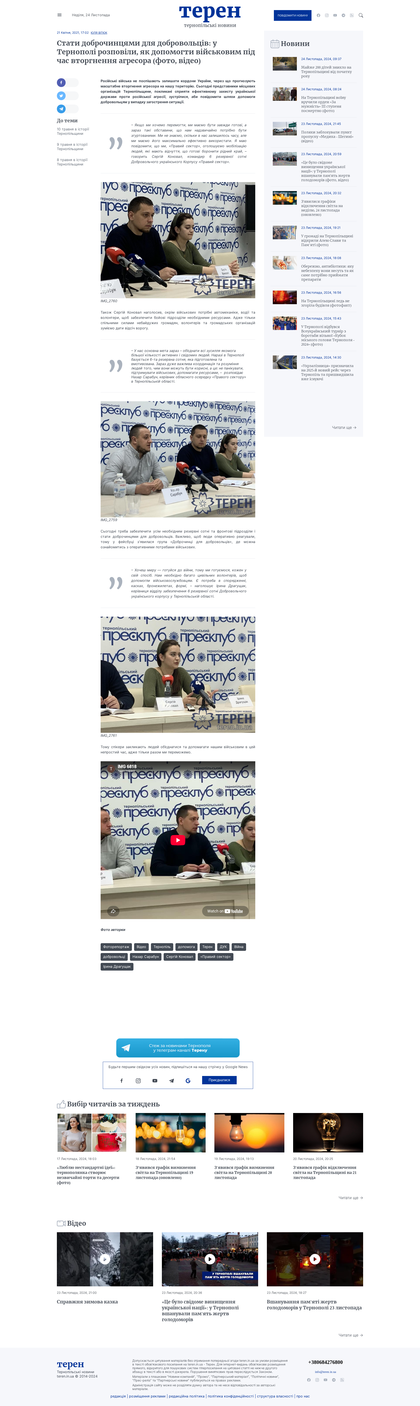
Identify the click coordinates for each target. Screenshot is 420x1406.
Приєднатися (219, 1080)
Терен (210, 10)
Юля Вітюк (99, 32)
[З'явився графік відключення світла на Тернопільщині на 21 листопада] (328, 1132)
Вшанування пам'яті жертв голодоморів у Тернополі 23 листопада (314, 1305)
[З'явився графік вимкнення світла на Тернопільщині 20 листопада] (249, 1132)
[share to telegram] (68, 109)
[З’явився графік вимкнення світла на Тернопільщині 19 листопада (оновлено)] (171, 1132)
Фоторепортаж (116, 946)
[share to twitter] (68, 95)
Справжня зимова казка (87, 1302)
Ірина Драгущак (117, 966)
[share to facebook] (68, 82)
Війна (238, 946)
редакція (118, 1396)
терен (70, 1364)
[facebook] (318, 15)
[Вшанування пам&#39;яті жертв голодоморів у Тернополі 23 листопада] (315, 1259)
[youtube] (335, 15)
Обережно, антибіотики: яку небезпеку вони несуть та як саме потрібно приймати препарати (327, 273)
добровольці (114, 956)
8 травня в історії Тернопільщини (72, 162)
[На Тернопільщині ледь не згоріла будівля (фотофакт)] (285, 299)
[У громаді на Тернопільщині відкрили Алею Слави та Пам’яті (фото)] (285, 236)
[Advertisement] (74, 235)
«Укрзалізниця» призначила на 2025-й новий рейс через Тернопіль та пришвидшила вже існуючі (327, 372)
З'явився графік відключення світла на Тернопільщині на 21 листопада (325, 1172)
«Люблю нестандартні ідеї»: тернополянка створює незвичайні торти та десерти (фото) (88, 1175)
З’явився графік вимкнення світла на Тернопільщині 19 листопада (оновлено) (166, 1172)
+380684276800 (325, 1362)
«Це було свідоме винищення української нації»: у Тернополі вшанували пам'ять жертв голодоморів (200, 1311)
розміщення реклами (147, 1396)
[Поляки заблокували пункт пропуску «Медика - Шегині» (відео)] (285, 132)
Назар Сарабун (146, 956)
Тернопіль (162, 946)
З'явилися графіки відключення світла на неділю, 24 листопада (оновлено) (322, 208)
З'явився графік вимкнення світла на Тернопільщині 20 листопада (244, 1172)
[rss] (352, 15)
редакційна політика (187, 1396)
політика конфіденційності (231, 1396)
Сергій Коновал (179, 956)
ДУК (223, 946)
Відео (141, 946)
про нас (303, 1396)
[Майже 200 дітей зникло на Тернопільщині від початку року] (285, 67)
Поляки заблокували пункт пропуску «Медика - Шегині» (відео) (327, 136)
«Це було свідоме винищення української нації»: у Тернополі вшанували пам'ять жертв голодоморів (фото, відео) (325, 171)
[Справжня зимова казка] (105, 1259)
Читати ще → (344, 427)
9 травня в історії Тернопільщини (72, 146)
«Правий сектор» (215, 956)
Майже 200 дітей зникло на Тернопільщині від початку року (326, 71)
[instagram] (327, 15)
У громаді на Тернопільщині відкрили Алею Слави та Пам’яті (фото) (327, 240)
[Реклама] (178, 1047)
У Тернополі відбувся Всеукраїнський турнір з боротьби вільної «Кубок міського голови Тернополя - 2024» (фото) (327, 335)
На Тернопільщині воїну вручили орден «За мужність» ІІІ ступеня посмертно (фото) (323, 104)
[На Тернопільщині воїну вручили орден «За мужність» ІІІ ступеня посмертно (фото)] (285, 100)
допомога (186, 946)
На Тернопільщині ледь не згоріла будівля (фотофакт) (326, 303)
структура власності (275, 1396)
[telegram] (343, 15)
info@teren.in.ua (325, 1372)
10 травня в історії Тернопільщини (73, 131)
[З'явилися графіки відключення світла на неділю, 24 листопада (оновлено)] (285, 204)
